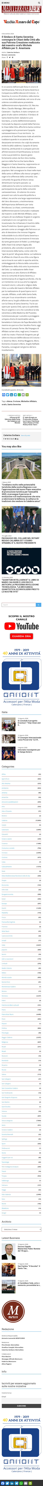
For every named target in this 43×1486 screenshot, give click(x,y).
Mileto (4, 973)
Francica (4, 927)
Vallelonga (5, 1181)
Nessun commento (8, 55)
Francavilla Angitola (8, 922)
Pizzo (3, 1019)
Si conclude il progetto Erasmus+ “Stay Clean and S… (29, 723)
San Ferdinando (7, 1093)
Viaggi (4, 1190)
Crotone (16, 401)
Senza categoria (7, 1121)
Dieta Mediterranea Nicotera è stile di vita (16, 876)
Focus (4, 917)
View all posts (25, 435)
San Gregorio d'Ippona (9, 1097)
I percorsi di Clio (7, 936)
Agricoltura (5, 779)
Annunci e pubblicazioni (10, 802)
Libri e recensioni (7, 959)
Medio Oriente (7, 968)
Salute (4, 1074)
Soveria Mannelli (7, 1134)
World (4, 1204)
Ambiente (5, 788)
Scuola (4, 1116)
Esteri (4, 899)
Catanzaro (5, 830)
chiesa (9, 401)
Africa (4, 774)
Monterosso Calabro (9, 987)
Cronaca (4, 853)
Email (4, 1397)
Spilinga (4, 1139)
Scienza (4, 1111)
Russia (4, 1070)
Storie (4, 1153)
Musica (4, 991)
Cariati (4, 825)
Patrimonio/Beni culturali (10, 1005)
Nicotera (5, 996)
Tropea (4, 1176)
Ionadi (4, 940)
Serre (3, 1125)
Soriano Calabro (7, 1130)
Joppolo (4, 950)
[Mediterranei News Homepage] (13, 1311)
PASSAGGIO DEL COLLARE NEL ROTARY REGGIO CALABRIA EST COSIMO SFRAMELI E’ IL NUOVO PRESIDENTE (20, 540)
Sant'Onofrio (6, 1107)
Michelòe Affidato (29, 401)
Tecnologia (5, 1162)
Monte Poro (6, 982)
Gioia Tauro (5, 931)
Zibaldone (5, 1208)
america (4, 793)
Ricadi (4, 1047)
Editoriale (5, 890)
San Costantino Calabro (10, 1088)
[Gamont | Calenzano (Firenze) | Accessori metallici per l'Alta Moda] (21, 677)
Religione (5, 1042)
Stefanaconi (6, 1148)
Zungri (4, 1213)
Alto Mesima (6, 783)
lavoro (4, 954)
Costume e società (8, 848)
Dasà (3, 871)
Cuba (3, 862)
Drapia (4, 880)
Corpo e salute (7, 839)
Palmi (4, 1000)
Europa (4, 903)
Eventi (4, 908)
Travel (4, 1171)
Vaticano (5, 1185)
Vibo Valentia (6, 1194)
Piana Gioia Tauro (7, 1014)
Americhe (5, 797)
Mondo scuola (6, 977)
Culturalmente (7, 867)
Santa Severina (14, 404)
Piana (4, 1010)
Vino (3, 1199)
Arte (3, 807)
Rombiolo (5, 1060)
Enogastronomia (7, 894)
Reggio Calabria (7, 1037)
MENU (6, 3)
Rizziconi (5, 1056)
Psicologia (5, 1033)
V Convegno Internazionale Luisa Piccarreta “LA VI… (29, 739)
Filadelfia (5, 913)
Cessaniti (5, 834)
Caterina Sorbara (13, 52)
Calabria (4, 820)
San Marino (6, 1102)
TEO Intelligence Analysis (10, 1167)
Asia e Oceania (6, 811)
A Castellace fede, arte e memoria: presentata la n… (29, 1284)
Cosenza (4, 843)
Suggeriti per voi (7, 1157)
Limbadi (4, 964)
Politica (4, 1028)
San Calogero (6, 1079)
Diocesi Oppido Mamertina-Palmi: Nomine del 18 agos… (29, 1249)
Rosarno (4, 1065)
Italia (3, 945)
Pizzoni (4, 1024)
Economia (5, 885)
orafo (4, 404)
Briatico (4, 816)
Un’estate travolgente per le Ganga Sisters (29, 751)
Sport (4, 1144)
